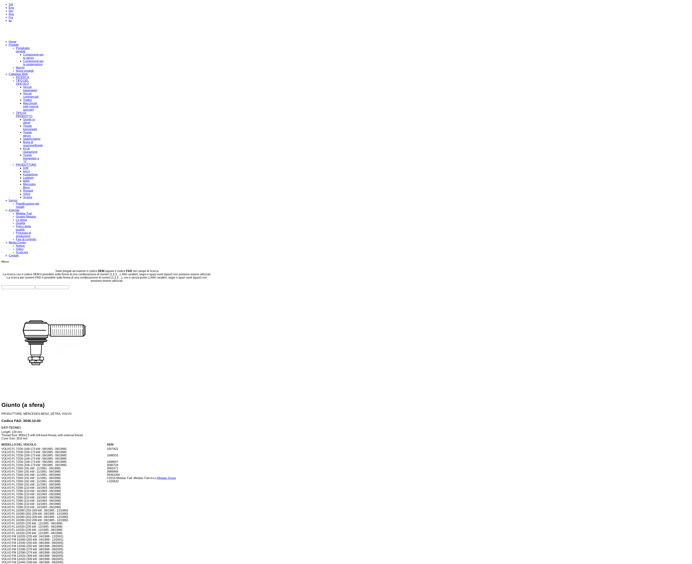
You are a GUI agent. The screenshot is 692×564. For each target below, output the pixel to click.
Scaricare (22, 252)
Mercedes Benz (29, 186)
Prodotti (14, 44)
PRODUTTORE (26, 164)
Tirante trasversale (30, 127)
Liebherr (28, 177)
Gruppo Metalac (26, 216)
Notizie (20, 245)
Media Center (17, 242)
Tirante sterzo (27, 134)
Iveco (26, 171)
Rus (11, 14)
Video (19, 249)
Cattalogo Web (18, 74)
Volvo (26, 194)
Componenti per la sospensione (33, 63)
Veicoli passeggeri (30, 89)
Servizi (13, 200)
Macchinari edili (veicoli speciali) (30, 106)
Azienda (14, 210)
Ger (11, 10)
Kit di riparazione (30, 150)
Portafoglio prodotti (23, 50)
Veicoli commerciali (31, 95)
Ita (10, 20)
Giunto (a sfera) (29, 121)
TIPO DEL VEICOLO (22, 82)
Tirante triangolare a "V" (31, 158)
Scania (27, 197)
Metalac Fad (24, 213)
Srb (11, 4)
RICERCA (22, 77)
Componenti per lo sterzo (33, 56)
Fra (11, 17)
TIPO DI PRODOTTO (24, 114)
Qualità (20, 223)
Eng (11, 7)
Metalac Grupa (166, 478)
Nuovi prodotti (25, 70)
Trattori (27, 100)
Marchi (20, 67)
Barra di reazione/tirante (33, 144)
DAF (26, 168)
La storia (21, 219)
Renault (28, 190)
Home (12, 41)
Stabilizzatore (32, 138)
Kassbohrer (30, 174)
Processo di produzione (23, 234)
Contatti (14, 255)
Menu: (5, 261)
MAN (26, 181)
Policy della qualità (23, 228)
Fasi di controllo (26, 239)
